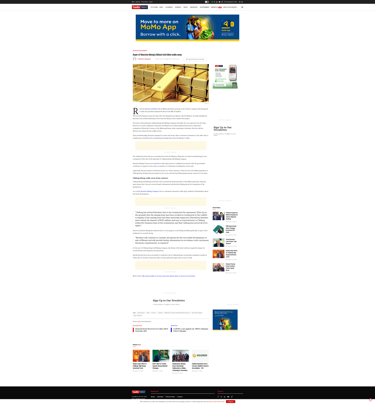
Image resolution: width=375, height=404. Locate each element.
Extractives (141, 312)
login (138, 321)
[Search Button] (242, 7)
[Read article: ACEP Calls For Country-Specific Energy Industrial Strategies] (161, 356)
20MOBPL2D (216, 7)
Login (241, 2)
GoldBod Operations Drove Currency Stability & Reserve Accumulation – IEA (200, 366)
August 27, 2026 (138, 371)
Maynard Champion (144, 59)
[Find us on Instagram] (214, 2)
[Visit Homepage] (140, 7)
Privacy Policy (144, 2)
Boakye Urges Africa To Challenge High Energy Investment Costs (140, 366)
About (133, 2)
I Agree (230, 401)
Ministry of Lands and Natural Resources (177, 312)
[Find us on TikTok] (222, 2)
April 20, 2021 (159, 59)
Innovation (193, 7)
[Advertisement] (170, 145)
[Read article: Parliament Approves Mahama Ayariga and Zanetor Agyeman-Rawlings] (218, 216)
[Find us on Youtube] (219, 2)
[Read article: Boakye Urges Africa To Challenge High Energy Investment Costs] (141, 356)
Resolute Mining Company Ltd (151, 191)
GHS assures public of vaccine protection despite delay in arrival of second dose (168, 276)
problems (154, 109)
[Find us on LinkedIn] (216, 2)
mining (160, 312)
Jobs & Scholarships (230, 7)
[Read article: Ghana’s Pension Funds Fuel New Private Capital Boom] (218, 267)
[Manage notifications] (370, 399)
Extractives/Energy (140, 50)
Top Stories (154, 7)
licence (154, 312)
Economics (169, 7)
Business (178, 7)
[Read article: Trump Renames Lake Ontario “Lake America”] (218, 242)
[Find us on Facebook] (218, 397)
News (161, 7)
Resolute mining (197, 312)
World (185, 7)
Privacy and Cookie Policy (217, 401)
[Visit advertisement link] (187, 28)
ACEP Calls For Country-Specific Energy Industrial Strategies (160, 366)
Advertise (138, 2)
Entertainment (204, 7)
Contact (151, 2)
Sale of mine (138, 315)
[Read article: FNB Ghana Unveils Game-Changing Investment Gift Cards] (218, 229)
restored (156, 163)
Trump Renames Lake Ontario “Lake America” (231, 241)
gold (148, 312)
